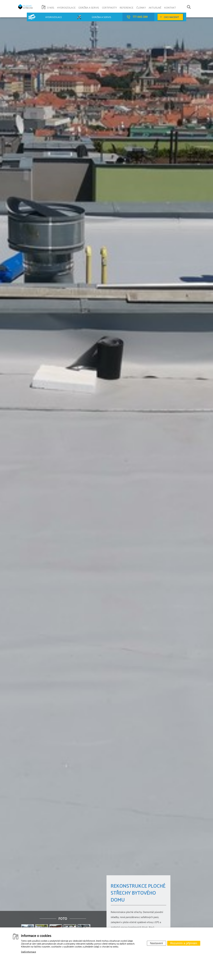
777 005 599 (140, 17)
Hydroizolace (66, 7)
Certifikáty (109, 7)
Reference (126, 7)
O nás (50, 7)
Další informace (28, 952)
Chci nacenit (171, 17)
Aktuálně (155, 7)
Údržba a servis (88, 7)
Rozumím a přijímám (183, 943)
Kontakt (170, 7)
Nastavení (156, 943)
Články (141, 7)
